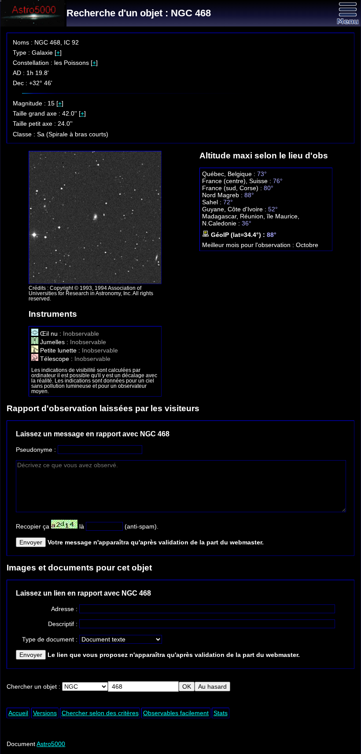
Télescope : (56, 358)
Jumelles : (54, 341)
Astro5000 (51, 743)
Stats (221, 712)
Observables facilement (176, 712)
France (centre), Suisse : (237, 180)
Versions (45, 712)
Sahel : (212, 202)
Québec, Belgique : (229, 173)
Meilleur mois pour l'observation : (249, 244)
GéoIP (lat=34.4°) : (238, 234)
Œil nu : (50, 333)
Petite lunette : (60, 350)
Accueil (18, 712)
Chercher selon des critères (100, 712)
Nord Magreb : (223, 195)
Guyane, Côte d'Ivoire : (235, 209)
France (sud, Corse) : (233, 187)
